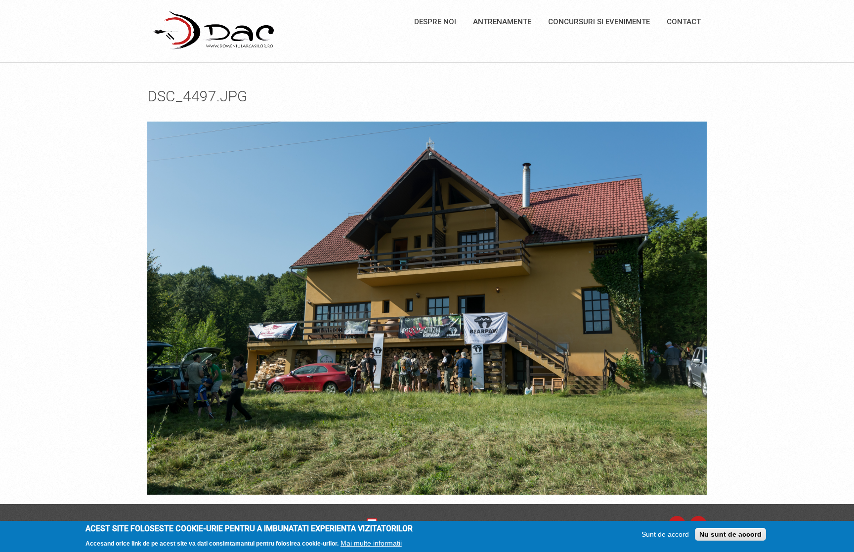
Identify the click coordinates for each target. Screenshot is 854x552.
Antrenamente (502, 21)
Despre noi (435, 21)
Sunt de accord (665, 534)
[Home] (213, 29)
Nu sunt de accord (730, 534)
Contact (684, 21)
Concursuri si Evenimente (599, 21)
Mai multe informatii (371, 543)
